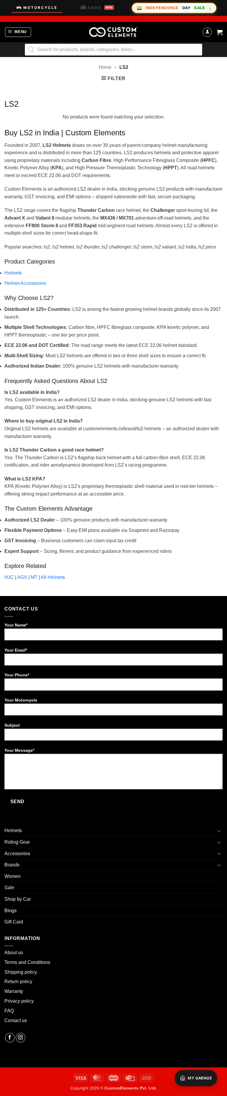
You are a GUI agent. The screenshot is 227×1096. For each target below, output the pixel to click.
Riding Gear (17, 842)
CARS (100, 7)
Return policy (18, 981)
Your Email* (15, 650)
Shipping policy (20, 972)
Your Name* (15, 625)
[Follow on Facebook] (10, 1038)
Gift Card (13, 921)
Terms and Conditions (27, 962)
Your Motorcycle (20, 700)
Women (12, 876)
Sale (9, 887)
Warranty (13, 991)
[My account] (207, 32)
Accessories (17, 853)
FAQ (9, 1010)
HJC (9, 577)
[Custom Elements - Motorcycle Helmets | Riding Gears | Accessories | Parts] (113, 32)
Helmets (13, 272)
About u (12, 952)
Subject (12, 725)
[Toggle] (219, 830)
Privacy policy (19, 1001)
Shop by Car (17, 899)
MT (34, 577)
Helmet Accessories (25, 283)
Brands (12, 864)
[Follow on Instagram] (20, 1038)
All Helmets (53, 577)
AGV (22, 577)
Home (105, 67)
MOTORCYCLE (40, 7)
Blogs (10, 910)
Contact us (15, 1020)
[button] (18, 32)
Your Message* (19, 750)
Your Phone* (16, 675)
